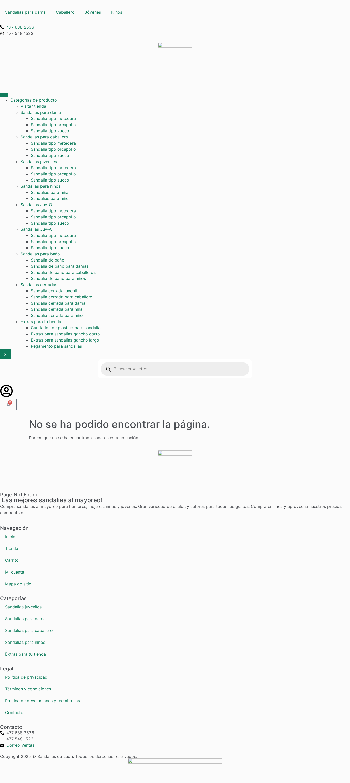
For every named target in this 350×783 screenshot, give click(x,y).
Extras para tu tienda (40, 321)
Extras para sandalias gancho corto (65, 333)
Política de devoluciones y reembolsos (42, 700)
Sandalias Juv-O (36, 204)
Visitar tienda (33, 106)
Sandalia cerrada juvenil (54, 290)
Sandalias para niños (40, 186)
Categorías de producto (33, 100)
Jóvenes (93, 12)
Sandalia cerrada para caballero (61, 296)
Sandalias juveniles (38, 161)
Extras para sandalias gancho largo (65, 340)
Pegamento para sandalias (56, 346)
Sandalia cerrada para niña (57, 309)
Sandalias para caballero (44, 136)
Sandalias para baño (40, 253)
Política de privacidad (26, 677)
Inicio (10, 536)
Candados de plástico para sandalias (66, 327)
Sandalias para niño (50, 198)
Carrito (12, 560)
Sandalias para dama (25, 12)
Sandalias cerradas (38, 284)
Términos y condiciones (28, 688)
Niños (116, 12)
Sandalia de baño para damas (59, 266)
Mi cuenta (14, 572)
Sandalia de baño (47, 260)
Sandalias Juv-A (36, 229)
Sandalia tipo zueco (50, 130)
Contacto (14, 712)
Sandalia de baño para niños (58, 278)
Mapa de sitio (18, 583)
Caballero (65, 12)
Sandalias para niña (49, 192)
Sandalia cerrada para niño (57, 315)
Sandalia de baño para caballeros (63, 272)
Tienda (11, 548)
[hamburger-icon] (4, 95)
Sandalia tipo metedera (53, 118)
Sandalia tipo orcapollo (53, 124)
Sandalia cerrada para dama (58, 303)
